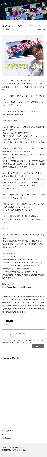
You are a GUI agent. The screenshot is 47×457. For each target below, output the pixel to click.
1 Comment (41, 29)
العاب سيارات (6, 335)
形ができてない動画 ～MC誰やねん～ (21, 25)
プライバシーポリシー (20, 450)
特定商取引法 (6, 450)
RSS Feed (8, 438)
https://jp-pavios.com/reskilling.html (16, 287)
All (3, 434)
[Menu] (43, 3)
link (12, 335)
